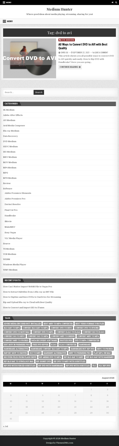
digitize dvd (66, 340)
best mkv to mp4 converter (58, 323)
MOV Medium (10, 162)
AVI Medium (9, 120)
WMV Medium (10, 270)
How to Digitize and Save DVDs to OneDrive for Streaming (32, 297)
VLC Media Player (13, 238)
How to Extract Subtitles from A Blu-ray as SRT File (28, 292)
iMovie (8, 221)
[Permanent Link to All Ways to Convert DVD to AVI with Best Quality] (29, 58)
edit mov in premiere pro (17, 344)
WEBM (6, 259)
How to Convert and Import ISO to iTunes (23, 307)
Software (7, 188)
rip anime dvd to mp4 (50, 357)
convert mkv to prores (16, 340)
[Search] (116, 2)
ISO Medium (9, 152)
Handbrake (10, 215)
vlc (94, 365)
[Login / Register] (112, 2)
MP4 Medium (9, 167)
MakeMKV (10, 227)
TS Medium (8, 249)
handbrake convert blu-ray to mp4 (49, 349)
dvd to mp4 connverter (87, 340)
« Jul (5, 426)
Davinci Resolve (13, 204)
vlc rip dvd (104, 365)
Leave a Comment (101, 52)
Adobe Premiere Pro (15, 199)
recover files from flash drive (20, 357)
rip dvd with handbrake (50, 365)
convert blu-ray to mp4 (35, 328)
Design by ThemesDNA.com (59, 443)
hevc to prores (105, 349)
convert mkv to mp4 (88, 336)
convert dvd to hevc (61, 328)
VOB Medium (9, 254)
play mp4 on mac (102, 353)
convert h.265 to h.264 (68, 332)
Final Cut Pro (11, 210)
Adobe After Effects (13, 115)
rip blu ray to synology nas (18, 361)
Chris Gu (64, 52)
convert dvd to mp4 (43, 332)
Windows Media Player (14, 264)
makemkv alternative (55, 353)
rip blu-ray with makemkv (100, 357)
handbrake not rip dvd (82, 349)
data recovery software (44, 340)
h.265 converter (67, 344)
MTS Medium (9, 178)
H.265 (54, 344)
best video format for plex (89, 323)
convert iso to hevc (14, 336)
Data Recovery (10, 136)
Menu (8, 2)
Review (7, 183)
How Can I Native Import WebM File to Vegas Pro (27, 286)
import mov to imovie (15, 353)
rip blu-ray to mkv (73, 357)
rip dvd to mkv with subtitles (69, 361)
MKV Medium (10, 157)
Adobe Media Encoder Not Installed (22, 323)
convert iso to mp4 (38, 336)
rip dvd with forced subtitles (19, 365)
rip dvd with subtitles (78, 365)
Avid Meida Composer (14, 125)
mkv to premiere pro (80, 353)
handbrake (84, 344)
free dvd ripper (40, 344)
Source (6, 243)
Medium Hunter (60, 9)
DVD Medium (68, 40)
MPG (5, 173)
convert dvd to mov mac (17, 332)
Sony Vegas (10, 232)
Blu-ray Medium (11, 131)
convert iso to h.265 (93, 332)
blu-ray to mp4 (12, 328)
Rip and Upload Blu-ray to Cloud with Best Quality (27, 302)
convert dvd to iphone (87, 328)
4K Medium (8, 110)
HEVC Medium (10, 146)
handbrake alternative (16, 349)
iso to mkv (35, 353)
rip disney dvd (43, 361)
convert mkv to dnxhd (63, 336)
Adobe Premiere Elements (18, 193)
